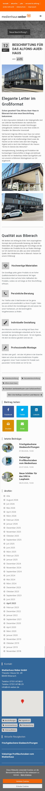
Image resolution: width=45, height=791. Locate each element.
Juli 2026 (10, 503)
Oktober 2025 (12, 535)
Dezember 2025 (13, 527)
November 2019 (13, 639)
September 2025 (14, 539)
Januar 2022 (12, 615)
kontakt (5, 3)
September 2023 (14, 595)
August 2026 (12, 500)
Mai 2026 (10, 508)
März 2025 (11, 551)
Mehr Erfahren (26, 775)
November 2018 (13, 651)
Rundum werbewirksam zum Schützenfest (23, 388)
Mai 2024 (10, 579)
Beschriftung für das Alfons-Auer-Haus (27, 49)
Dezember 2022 (13, 611)
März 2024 (11, 583)
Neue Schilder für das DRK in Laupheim (28, 476)
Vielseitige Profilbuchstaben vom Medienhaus (28, 460)
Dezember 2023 (13, 587)
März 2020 (11, 631)
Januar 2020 (12, 635)
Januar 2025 (12, 559)
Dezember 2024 (13, 563)
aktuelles (14, 3)
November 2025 (13, 531)
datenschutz (21, 7)
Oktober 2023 (12, 591)
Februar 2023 (12, 607)
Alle (8, 496)
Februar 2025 (12, 555)
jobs (21, 3)
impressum (32, 7)
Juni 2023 (10, 599)
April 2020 (11, 627)
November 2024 (13, 567)
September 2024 (14, 571)
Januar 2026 (12, 523)
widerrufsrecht (8, 7)
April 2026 (11, 512)
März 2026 (11, 515)
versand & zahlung (32, 3)
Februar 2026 (12, 520)
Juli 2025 (10, 543)
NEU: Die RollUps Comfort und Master (24, 395)
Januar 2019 (12, 647)
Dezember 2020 (13, 623)
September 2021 (14, 619)
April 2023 (11, 603)
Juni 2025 (10, 547)
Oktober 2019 (12, 643)
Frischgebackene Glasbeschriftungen (29, 445)
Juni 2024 (10, 575)
